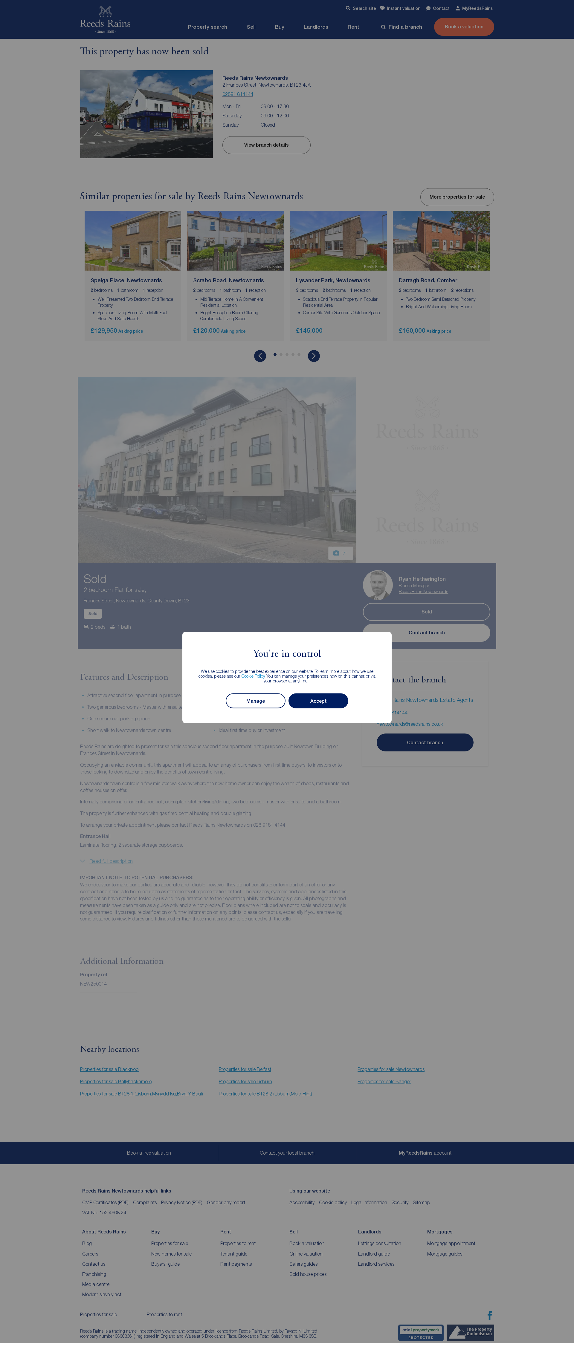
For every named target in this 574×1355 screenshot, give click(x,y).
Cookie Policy (253, 676)
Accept (318, 701)
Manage (255, 701)
